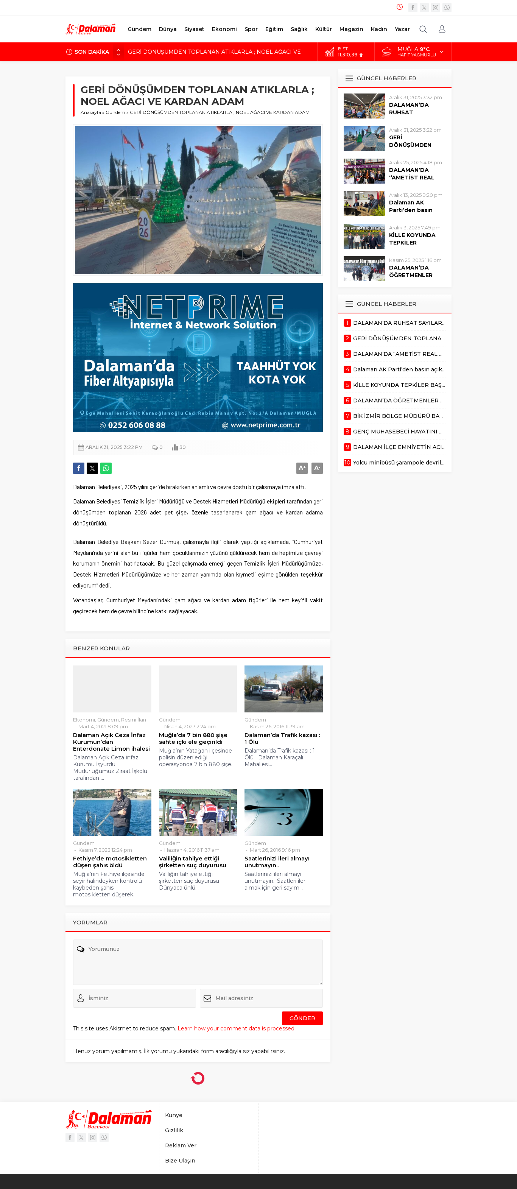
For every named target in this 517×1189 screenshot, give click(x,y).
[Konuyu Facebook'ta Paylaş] (78, 468)
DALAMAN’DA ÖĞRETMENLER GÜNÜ (411, 275)
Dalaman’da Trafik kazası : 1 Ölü (282, 738)
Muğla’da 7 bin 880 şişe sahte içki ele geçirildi (193, 738)
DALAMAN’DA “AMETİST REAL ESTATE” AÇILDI (192, 51)
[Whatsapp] (447, 7)
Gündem (115, 112)
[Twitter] (424, 7)
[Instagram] (435, 7)
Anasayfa (91, 112)
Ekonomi (84, 720)
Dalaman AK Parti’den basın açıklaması (411, 210)
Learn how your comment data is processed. (237, 1028)
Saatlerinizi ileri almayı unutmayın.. (277, 862)
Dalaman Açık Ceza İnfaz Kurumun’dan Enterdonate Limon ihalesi (111, 742)
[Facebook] (412, 7)
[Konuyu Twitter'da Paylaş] (92, 468)
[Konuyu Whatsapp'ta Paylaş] (106, 468)
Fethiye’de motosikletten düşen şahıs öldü (110, 862)
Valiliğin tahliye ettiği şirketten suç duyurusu (192, 862)
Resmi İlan (133, 720)
